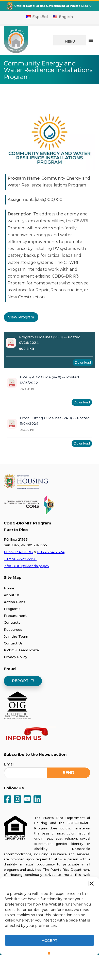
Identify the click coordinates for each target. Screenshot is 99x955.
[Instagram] (17, 799)
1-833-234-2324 (50, 552)
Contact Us (13, 643)
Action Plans (14, 602)
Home (9, 588)
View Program (21, 317)
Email (9, 764)
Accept (50, 940)
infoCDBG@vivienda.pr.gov (26, 566)
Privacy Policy (15, 657)
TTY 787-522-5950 (20, 559)
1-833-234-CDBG (18, 552)
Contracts (12, 622)
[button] (91, 883)
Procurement (15, 615)
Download (83, 362)
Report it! (23, 680)
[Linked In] (37, 799)
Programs (12, 609)
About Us (12, 595)
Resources (13, 629)
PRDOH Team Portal (22, 650)
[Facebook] (7, 799)
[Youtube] (27, 799)
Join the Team (16, 636)
